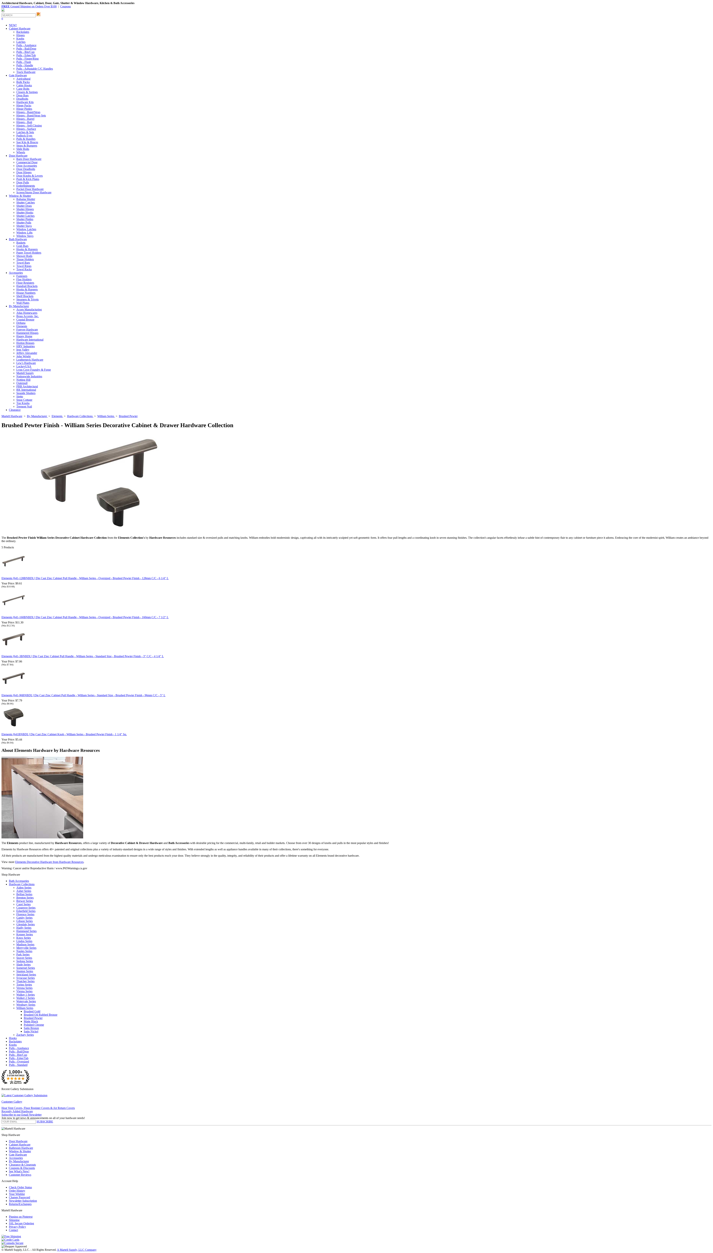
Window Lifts (24, 232)
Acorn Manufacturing (29, 309)
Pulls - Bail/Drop (26, 48)
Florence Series (25, 914)
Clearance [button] (15, 409)
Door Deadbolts (25, 169)
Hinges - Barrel (25, 118)
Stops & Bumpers (26, 145)
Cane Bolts (22, 88)
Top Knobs (23, 403)
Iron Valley (22, 349)
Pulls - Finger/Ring (27, 58)
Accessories (16, 1158)
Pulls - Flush (23, 62)
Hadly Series (23, 927)
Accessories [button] (16, 272)
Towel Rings (23, 266)
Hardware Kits (25, 102)
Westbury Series (25, 1004)
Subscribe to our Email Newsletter (21, 1114)
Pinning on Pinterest (20, 1216)
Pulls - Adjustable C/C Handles (34, 68)
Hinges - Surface (26, 128)
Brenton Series (25, 897)
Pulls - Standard (18, 1064)
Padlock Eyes (24, 135)
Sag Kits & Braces (27, 142)
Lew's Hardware (26, 363)
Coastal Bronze (25, 319)
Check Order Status (20, 1187)
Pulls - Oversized (19, 1061)
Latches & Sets (25, 132)
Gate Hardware (18, 1154)
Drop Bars (22, 95)
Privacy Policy (17, 1226)
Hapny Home (24, 336)
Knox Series (23, 937)
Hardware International (29, 339)
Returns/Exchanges (20, 1204)
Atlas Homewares (26, 312)
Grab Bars (22, 246)
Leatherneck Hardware (29, 359)
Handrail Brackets (27, 286)
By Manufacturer (19, 1161)
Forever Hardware (27, 329)
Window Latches (26, 229)
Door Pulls (22, 182)
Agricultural (23, 78)
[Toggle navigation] (2, 11)
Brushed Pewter (33, 1018)
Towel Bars (23, 262)
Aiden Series (23, 887)
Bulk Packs (23, 82)
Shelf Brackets (24, 296)
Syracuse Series (25, 977)
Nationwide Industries (29, 376)
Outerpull (21, 383)
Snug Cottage (24, 399)
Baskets (20, 242)
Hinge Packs (23, 105)
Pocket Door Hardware (30, 189)
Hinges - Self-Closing (29, 125)
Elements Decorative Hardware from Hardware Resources (49, 862)
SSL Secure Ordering (21, 1223)
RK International (26, 389)
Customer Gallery (11, 1101)
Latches (20, 41)
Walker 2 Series (25, 998)
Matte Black (31, 1021)
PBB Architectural (27, 386)
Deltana (20, 322)
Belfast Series (24, 894)
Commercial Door (27, 162)
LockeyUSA (23, 366)
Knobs (20, 38)
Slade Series (23, 964)
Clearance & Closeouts (22, 1164)
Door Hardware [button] (18, 155)
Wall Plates (22, 302)
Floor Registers (25, 282)
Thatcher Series (25, 981)
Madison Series (25, 944)
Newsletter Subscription (23, 1200)
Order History (17, 1190)
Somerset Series (25, 967)
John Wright (23, 356)
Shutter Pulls (23, 222)
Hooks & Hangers (27, 249)
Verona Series (24, 988)
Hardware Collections (22, 884)
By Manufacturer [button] (19, 306)
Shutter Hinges (25, 209)
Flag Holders (24, 279)
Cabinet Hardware (19, 1144)
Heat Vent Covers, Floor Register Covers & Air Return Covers (38, 1108)
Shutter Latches (25, 215)
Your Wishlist (17, 1194)
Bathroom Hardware (21, 1147)
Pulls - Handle (24, 65)
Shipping (14, 1220)
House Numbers (25, 292)
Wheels (20, 152)
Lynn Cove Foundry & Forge (33, 369)
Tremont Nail (24, 406)
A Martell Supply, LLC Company (77, 1249)
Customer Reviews (20, 1174)
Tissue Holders (25, 259)
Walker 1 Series (25, 994)
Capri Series (23, 904)
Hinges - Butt (24, 122)
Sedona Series (24, 961)
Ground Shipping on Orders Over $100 (29, 6)
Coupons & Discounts (22, 1168)
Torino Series (24, 984)
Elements (21, 326)
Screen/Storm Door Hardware (33, 192)
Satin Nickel (31, 1031)
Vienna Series (24, 991)
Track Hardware (25, 72)
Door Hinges (24, 172)
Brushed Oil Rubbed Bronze (40, 1014)
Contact (13, 1230)
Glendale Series (25, 924)
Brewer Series (24, 901)
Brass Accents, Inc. (27, 316)
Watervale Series (26, 1001)
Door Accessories (26, 165)
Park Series (23, 954)
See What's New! (19, 1171)
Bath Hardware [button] (18, 239)
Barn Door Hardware (28, 159)
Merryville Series (26, 947)
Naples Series (24, 951)
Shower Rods (24, 256)
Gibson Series (24, 921)
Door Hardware (18, 1141)
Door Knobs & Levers (29, 175)
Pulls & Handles (25, 138)
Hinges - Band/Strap (28, 112)
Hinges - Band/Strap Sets (31, 115)
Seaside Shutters (25, 393)
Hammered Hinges (27, 332)
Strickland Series (26, 974)
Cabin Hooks (24, 85)
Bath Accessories (19, 880)
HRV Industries (25, 346)
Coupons (65, 6)
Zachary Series (25, 1034)
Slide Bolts (22, 149)
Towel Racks (24, 269)
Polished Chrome (34, 1024)
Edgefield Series (25, 911)
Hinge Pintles (24, 108)
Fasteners (21, 276)
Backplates (22, 31)
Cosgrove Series (25, 907)
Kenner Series (24, 934)
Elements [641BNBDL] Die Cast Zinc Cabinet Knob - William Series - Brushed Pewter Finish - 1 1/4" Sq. (64, 734)
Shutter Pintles (24, 219)
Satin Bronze (31, 1028)
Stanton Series (24, 971)
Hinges (20, 35)
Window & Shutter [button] (20, 195)
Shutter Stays (24, 225)
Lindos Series (24, 941)
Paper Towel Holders (28, 252)
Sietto (19, 396)
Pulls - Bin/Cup (25, 52)
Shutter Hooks (24, 212)
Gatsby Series (24, 917)
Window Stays (24, 235)
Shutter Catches (25, 202)
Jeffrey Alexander (26, 353)
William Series (24, 1008)
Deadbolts (22, 98)
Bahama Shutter (25, 199)
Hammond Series (26, 931)
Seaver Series (24, 957)
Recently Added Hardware (17, 1111)
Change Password (19, 1197)
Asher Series (23, 891)
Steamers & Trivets (27, 299)
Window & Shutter (20, 1151)
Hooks (13, 1038)
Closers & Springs (27, 92)
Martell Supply (25, 373)
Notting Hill (23, 379)
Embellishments (25, 185)
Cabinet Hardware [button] (19, 28)
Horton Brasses (25, 343)
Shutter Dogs (24, 205)
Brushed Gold (32, 1011)
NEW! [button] (13, 25)
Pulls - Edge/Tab (26, 55)
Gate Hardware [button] (18, 75)
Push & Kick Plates (27, 179)
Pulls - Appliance (26, 45)
